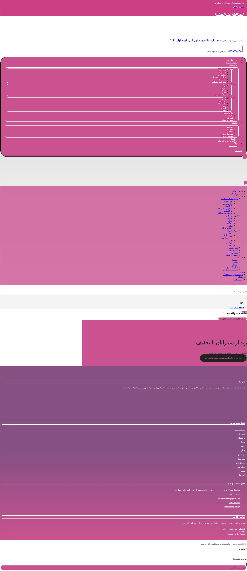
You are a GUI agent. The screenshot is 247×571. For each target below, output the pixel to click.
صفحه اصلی (240, 430)
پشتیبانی (241, 467)
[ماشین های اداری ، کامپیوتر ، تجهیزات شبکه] (224, 29)
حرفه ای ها (240, 446)
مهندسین (241, 454)
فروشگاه (241, 438)
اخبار (243, 450)
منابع (243, 471)
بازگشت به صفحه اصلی (232, 319)
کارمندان (241, 475)
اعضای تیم (240, 463)
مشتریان (241, 458)
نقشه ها (242, 434)
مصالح (242, 442)
